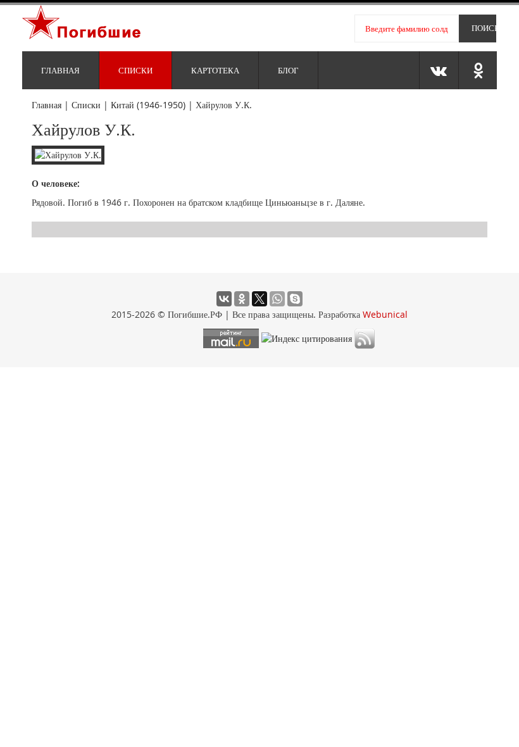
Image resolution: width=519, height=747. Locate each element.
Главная (60, 70)
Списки (135, 70)
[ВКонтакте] (224, 298)
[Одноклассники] (241, 298)
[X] (259, 298)
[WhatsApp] (277, 298)
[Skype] (295, 298)
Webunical (385, 314)
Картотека (215, 70)
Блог (288, 70)
